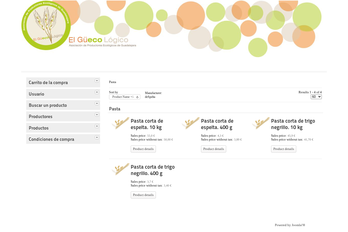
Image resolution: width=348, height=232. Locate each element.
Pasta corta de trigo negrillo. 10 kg (293, 124)
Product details (143, 149)
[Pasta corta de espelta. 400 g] (191, 128)
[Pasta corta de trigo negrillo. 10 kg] (261, 128)
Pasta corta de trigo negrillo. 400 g (153, 170)
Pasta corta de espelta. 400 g (217, 124)
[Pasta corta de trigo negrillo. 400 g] (121, 174)
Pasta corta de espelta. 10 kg (147, 124)
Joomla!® (298, 225)
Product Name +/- (123, 97)
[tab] (97, 80)
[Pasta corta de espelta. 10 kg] (121, 128)
